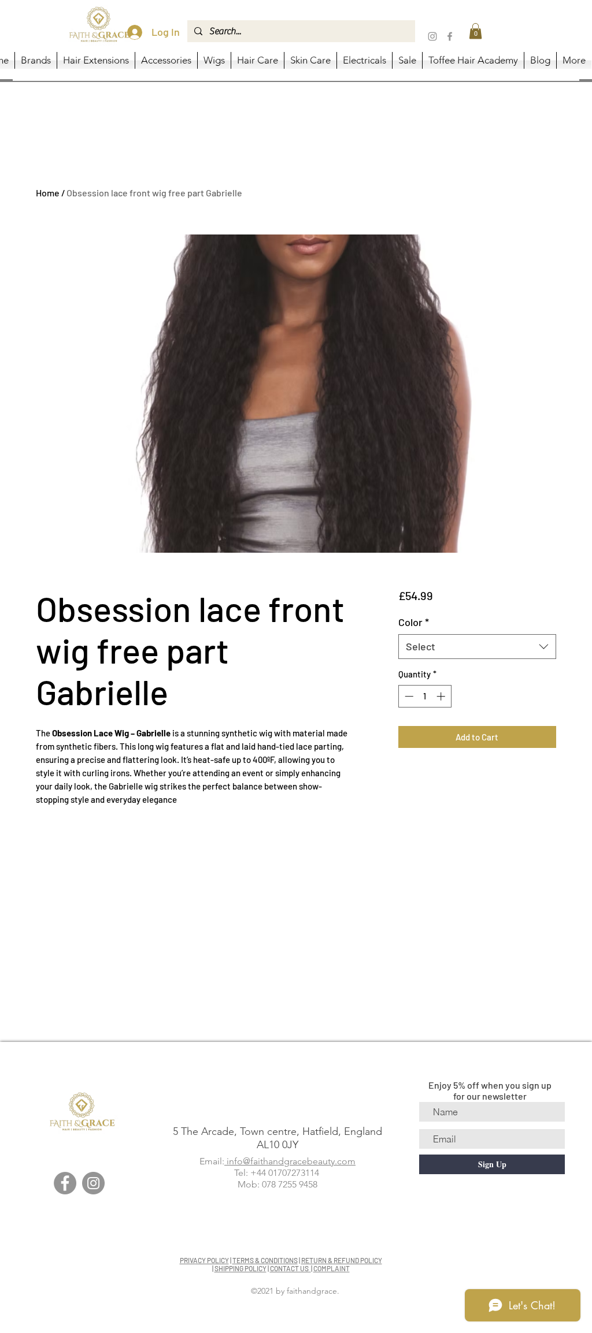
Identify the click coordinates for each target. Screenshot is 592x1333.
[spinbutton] (424, 696)
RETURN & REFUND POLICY (341, 1260)
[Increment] (442, 696)
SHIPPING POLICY (240, 1268)
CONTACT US (290, 1268)
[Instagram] (432, 36)
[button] (475, 31)
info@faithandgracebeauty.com (290, 1161)
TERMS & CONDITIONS (265, 1260)
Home (48, 192)
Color (413, 622)
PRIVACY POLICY (204, 1260)
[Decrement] (408, 696)
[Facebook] (450, 36)
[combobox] (477, 646)
